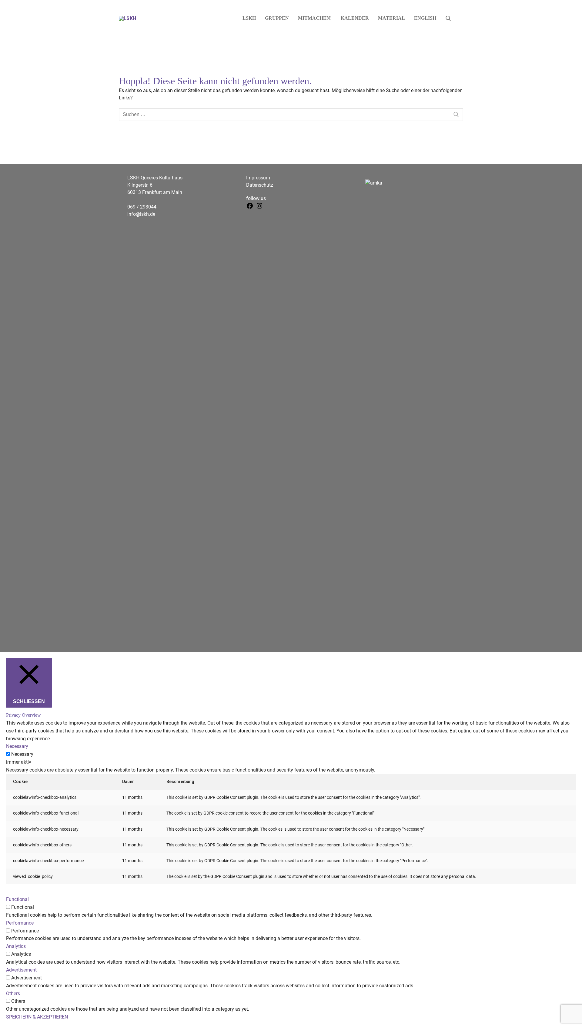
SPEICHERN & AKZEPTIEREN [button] (37, 1017)
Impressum (258, 178)
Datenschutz (259, 185)
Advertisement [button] (21, 970)
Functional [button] (17, 899)
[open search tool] (448, 18)
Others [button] (13, 993)
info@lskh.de (141, 214)
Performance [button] (20, 923)
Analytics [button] (16, 946)
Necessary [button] (17, 746)
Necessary (22, 754)
